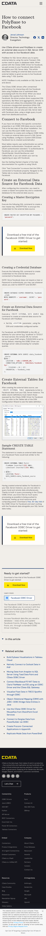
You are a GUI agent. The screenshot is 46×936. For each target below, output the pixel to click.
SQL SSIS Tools (29, 807)
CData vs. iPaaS (7, 858)
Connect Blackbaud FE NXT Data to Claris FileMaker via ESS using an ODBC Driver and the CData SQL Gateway (25, 684)
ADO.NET (5, 807)
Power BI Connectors (9, 826)
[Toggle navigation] (40, 3)
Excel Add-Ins (7, 822)
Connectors (6, 843)
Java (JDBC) (6, 803)
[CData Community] (17, 776)
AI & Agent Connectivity (10, 851)
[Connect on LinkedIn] (43, 37)
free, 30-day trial (35, 501)
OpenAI (27, 902)
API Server (5, 814)
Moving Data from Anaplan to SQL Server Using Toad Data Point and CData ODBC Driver (22, 674)
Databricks (28, 887)
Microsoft (27, 895)
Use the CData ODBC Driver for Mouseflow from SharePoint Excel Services (22, 712)
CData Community (8, 883)
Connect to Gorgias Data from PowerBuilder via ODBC (21, 720)
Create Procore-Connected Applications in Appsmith (19, 727)
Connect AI (28, 803)
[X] (8, 776)
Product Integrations (9, 847)
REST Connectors (8, 818)
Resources (5, 895)
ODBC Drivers (7, 799)
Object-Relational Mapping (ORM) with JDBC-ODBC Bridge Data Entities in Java (25, 702)
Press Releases (29, 847)
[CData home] (11, 3)
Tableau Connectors (9, 829)
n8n (25, 898)
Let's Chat (9, 784)
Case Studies (7, 887)
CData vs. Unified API (9, 862)
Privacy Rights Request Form (17, 926)
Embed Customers (9, 854)
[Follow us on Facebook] (34, 37)
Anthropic (28, 883)
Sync (26, 799)
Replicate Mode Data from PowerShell (24, 733)
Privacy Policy (18, 922)
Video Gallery (7, 906)
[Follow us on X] (38, 37)
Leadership (28, 858)
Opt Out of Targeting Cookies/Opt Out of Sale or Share (23, 932)
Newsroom (28, 851)
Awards (27, 854)
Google (26, 891)
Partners (27, 862)
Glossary (5, 902)
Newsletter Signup (8, 898)
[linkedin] (3, 776)
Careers (27, 866)
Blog (3, 891)
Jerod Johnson (17, 34)
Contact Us (28, 870)
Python (4, 811)
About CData (29, 843)
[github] (13, 776)
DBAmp (27, 811)
